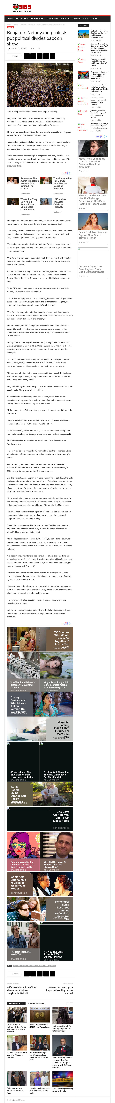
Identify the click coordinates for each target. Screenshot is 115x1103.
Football (65, 19)
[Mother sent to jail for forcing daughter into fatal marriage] (62, 1015)
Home (10, 19)
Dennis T (12, 49)
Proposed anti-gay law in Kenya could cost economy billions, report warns (99, 75)
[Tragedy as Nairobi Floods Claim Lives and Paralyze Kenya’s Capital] (83, 62)
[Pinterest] (39, 56)
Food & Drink (52, 19)
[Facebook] (27, 56)
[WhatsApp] (46, 56)
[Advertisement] (75, 7)
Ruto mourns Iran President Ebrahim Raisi (15, 1090)
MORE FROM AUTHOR (35, 1003)
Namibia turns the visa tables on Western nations (17, 1055)
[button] (106, 19)
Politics (86, 19)
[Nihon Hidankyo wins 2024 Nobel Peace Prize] (40, 1014)
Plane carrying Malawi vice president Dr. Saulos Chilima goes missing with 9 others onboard (62, 1062)
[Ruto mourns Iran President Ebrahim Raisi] (17, 1078)
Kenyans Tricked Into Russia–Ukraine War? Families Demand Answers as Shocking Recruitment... (99, 48)
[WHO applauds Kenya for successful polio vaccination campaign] (83, 127)
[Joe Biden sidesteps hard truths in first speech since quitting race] (40, 1043)
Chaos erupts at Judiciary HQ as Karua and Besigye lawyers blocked (16, 1028)
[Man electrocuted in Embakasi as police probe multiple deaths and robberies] (83, 88)
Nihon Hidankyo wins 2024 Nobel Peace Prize (40, 1025)
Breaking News (22, 19)
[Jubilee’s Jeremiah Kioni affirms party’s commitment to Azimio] (83, 114)
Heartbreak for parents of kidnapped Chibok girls (40, 1090)
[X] (33, 56)
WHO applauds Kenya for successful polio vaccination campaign (99, 125)
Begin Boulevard (20, 966)
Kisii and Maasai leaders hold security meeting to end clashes (99, 101)
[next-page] (71, 1003)
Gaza (47, 966)
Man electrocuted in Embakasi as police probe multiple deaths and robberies (99, 88)
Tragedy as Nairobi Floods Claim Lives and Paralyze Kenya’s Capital (99, 62)
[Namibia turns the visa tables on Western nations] (17, 1043)
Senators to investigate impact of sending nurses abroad (59, 990)
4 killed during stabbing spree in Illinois (62, 1089)
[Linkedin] (52, 56)
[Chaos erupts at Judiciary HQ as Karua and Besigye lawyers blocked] (17, 1014)
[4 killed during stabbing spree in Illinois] (62, 1079)
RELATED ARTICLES (16, 1003)
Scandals (76, 19)
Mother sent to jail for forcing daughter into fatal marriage (62, 1028)
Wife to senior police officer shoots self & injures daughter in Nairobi (21, 990)
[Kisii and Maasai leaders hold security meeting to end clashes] (83, 101)
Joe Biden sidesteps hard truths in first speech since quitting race (39, 1056)
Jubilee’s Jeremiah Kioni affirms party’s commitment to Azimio (99, 113)
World (16, 24)
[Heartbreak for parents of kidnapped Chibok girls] (40, 1078)
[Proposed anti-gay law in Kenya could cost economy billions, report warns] (83, 75)
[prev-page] (67, 1003)
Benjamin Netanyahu (35, 966)
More (95, 19)
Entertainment (37, 19)
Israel (53, 966)
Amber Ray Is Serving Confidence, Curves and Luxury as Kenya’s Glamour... (99, 34)
